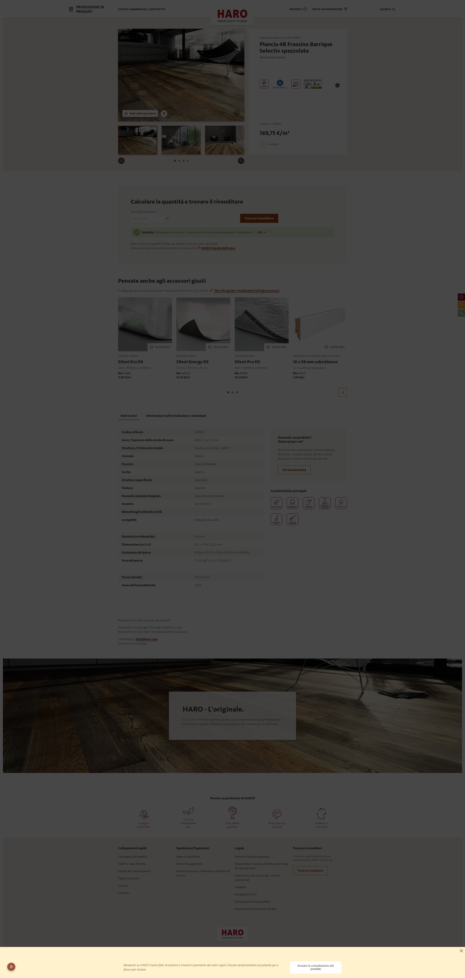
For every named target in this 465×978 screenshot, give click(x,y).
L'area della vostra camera (144, 211)
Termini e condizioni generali (252, 856)
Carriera (123, 885)
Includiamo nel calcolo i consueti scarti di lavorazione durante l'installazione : (204, 232)
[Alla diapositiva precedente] (121, 160)
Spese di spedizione (188, 856)
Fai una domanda (294, 470)
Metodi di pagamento (189, 864)
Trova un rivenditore (259, 218)
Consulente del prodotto (132, 856)
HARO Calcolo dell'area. (218, 248)
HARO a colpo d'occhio (131, 864)
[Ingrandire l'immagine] (236, 113)
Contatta (123, 893)
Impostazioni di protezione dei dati (256, 909)
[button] (461, 297)
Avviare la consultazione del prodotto (316, 967)
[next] (343, 392)
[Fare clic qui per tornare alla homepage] (232, 934)
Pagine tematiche (128, 878)
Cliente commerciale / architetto (141, 9)
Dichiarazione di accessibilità (252, 901)
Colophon (240, 887)
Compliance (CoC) (245, 894)
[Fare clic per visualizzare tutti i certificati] (337, 85)
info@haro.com (147, 639)
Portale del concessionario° (134, 871)
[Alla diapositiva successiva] (241, 160)
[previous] (332, 392)
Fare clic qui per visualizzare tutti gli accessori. (247, 291)
